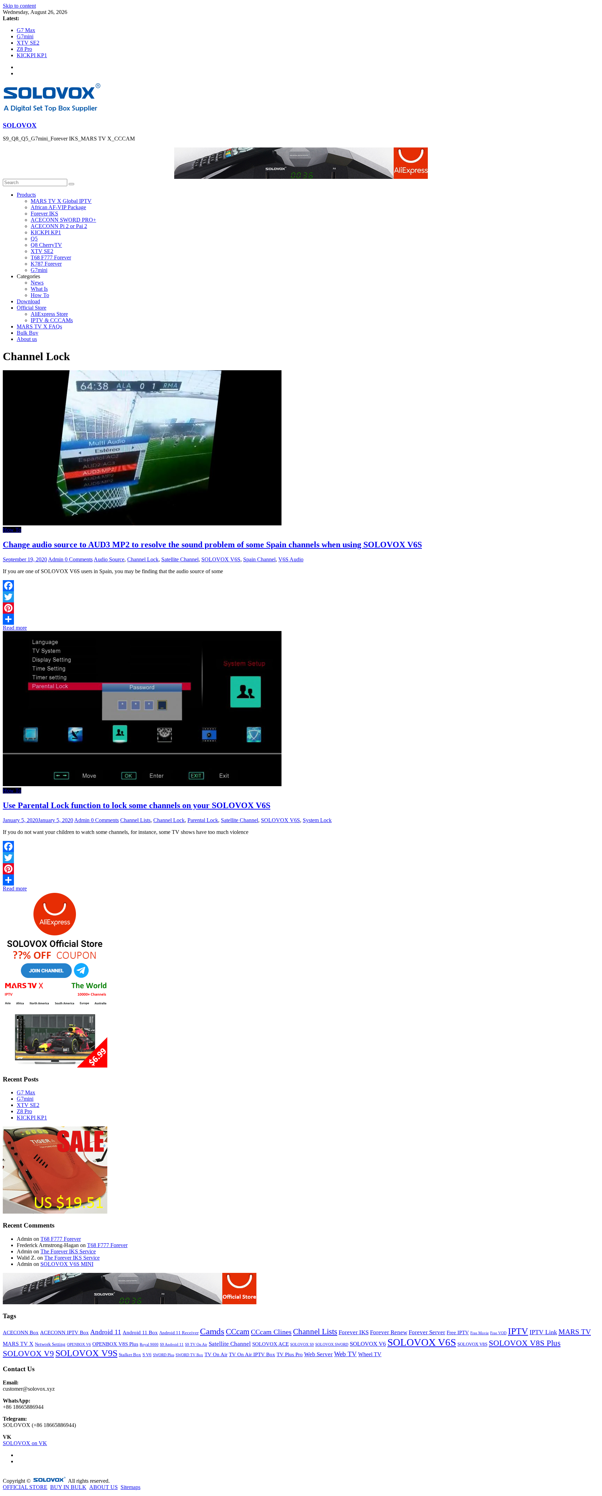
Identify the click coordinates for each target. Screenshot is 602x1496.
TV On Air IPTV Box (252, 1354)
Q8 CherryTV (46, 245)
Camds (212, 1331)
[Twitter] (301, 596)
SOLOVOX (20, 125)
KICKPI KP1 (32, 55)
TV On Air (215, 1354)
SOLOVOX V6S (220, 559)
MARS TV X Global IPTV (61, 201)
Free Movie (479, 1333)
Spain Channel (259, 559)
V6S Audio (290, 559)
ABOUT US (103, 1487)
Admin (56, 559)
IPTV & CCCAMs (52, 320)
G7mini (25, 36)
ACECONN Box (21, 1332)
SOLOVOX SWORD (331, 1344)
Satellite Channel (180, 559)
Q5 (34, 239)
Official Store (31, 308)
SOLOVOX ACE (270, 1344)
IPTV (518, 1331)
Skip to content (19, 6)
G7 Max (26, 30)
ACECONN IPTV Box (64, 1332)
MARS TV (574, 1332)
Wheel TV (369, 1354)
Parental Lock (202, 820)
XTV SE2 (28, 43)
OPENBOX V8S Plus (115, 1344)
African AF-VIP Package (58, 207)
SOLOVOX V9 (28, 1353)
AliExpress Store (49, 314)
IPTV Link (543, 1332)
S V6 (147, 1354)
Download (28, 301)
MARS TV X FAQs (39, 326)
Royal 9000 (149, 1344)
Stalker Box (130, 1354)
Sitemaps (130, 1487)
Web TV (345, 1354)
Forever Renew (388, 1332)
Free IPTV (458, 1332)
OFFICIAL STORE (25, 1487)
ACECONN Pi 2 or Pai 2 (59, 226)
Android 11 (105, 1332)
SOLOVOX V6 (368, 1344)
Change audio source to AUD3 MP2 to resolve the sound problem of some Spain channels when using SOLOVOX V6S (212, 544)
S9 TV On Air (196, 1344)
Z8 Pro (24, 49)
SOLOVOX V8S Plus (525, 1343)
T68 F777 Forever (51, 257)
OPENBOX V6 (79, 1344)
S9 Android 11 (172, 1344)
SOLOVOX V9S (86, 1353)
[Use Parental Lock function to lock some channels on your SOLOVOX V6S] (142, 784)
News (37, 283)
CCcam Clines (271, 1332)
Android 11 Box (140, 1332)
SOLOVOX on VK (25, 1443)
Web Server (318, 1354)
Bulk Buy (27, 333)
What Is (39, 289)
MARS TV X (18, 1344)
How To (40, 295)
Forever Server (427, 1332)
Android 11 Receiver (179, 1332)
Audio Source (109, 559)
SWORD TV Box (189, 1355)
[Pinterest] (301, 608)
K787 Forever (46, 264)
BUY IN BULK (68, 1487)
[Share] (301, 619)
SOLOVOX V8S (472, 1344)
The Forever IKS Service (68, 1251)
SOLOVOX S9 (302, 1344)
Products (26, 195)
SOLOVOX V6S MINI (66, 1264)
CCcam (237, 1331)
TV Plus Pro (290, 1354)
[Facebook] (301, 585)
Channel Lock (143, 559)
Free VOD (498, 1333)
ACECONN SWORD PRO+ (63, 220)
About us (27, 339)
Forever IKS (44, 214)
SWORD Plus (163, 1355)
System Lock (317, 820)
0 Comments (79, 559)
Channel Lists (135, 820)
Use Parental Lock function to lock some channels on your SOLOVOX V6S (136, 805)
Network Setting (50, 1344)
